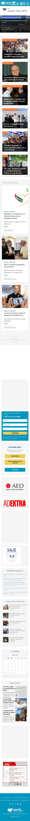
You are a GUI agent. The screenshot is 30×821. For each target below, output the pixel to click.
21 (4, 670)
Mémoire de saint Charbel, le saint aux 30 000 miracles (17, 622)
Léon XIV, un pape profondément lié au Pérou (9, 688)
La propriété (16, 797)
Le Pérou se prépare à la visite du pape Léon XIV (14, 588)
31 (15, 672)
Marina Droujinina (8, 230)
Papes (9, 40)
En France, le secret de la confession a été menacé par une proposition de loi (17, 631)
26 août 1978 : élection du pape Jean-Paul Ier (13, 574)
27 (25, 670)
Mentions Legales (5, 800)
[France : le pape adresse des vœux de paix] (15, 118)
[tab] (9, 763)
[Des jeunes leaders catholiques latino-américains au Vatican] (15, 72)
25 (18, 670)
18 (18, 667)
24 (15, 670)
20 (25, 667)
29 (8, 672)
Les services (24, 797)
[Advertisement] (15, 362)
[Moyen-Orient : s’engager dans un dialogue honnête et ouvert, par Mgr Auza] (15, 95)
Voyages (14, 40)
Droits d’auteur (15, 800)
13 (25, 664)
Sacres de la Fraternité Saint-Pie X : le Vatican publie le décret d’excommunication (18, 606)
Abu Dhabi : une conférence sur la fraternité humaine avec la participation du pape (14, 216)
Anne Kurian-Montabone (8, 29)
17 (15, 667)
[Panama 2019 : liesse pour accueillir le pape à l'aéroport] (15, 48)
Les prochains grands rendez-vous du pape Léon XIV (9, 700)
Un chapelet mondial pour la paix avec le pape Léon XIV (17, 614)
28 (4, 672)
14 (4, 667)
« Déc (4, 676)
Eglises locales (8, 63)
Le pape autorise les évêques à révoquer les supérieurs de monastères (16, 639)
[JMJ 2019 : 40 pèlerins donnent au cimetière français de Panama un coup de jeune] (15, 164)
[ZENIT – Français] (8, 3)
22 (8, 670)
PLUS (15, 339)
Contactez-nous (24, 800)
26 (21, 670)
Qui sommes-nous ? (7, 797)
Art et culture (7, 86)
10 (15, 664)
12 (21, 664)
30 (11, 672)
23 (11, 670)
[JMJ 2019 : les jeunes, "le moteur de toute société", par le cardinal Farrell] (15, 141)
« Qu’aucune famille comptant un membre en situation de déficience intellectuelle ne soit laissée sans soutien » (15, 584)
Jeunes (5, 40)
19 (21, 667)
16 (11, 667)
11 (18, 664)
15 (8, 667)
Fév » (7, 676)
